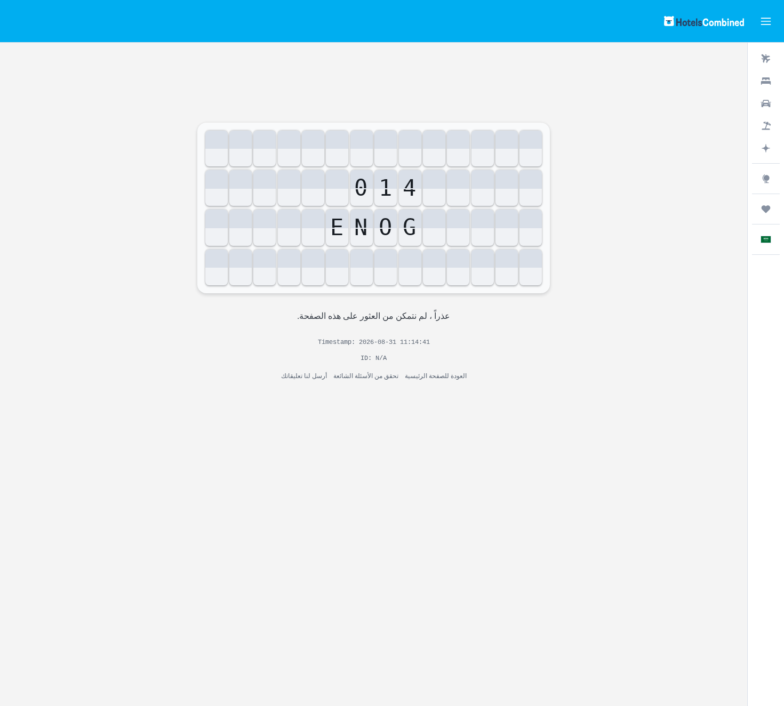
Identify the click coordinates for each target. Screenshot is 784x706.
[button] (766, 21)
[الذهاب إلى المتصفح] (766, 178)
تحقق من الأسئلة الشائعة (365, 375)
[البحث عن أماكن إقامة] (766, 81)
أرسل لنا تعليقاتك (304, 375)
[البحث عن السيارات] (766, 103)
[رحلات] (766, 209)
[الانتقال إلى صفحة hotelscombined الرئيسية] (704, 21)
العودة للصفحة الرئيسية (436, 375)
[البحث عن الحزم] (766, 126)
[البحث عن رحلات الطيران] (766, 58)
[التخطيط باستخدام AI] (766, 148)
